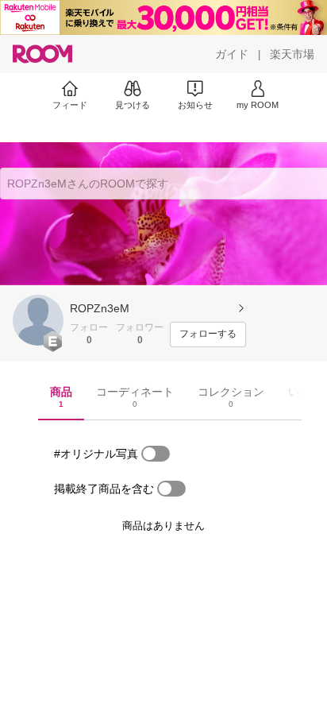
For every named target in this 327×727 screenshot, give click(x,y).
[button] (38, 320)
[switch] (155, 454)
